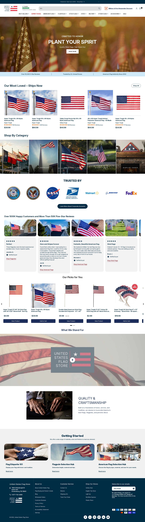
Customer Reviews (40, 500)
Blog (36, 494)
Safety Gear (89, 488)
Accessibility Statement (42, 509)
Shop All (136, 86)
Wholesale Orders (40, 497)
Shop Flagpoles (11, 259)
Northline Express (91, 497)
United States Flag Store (22, 517)
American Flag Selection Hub (112, 464)
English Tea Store (91, 491)
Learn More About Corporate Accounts (72, 206)
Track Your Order (65, 497)
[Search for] (99, 8)
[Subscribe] (133, 489)
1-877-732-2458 (17, 495)
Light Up (88, 494)
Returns (62, 491)
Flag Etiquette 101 (14, 464)
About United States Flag (42, 488)
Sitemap (37, 512)
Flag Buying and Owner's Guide (44, 491)
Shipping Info (64, 494)
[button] (24, 14)
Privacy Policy (39, 503)
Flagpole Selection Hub (63, 464)
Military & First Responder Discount (120, 8)
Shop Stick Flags (112, 260)
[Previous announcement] (46, 1)
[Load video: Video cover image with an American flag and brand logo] (72, 360)
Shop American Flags (46, 270)
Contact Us (63, 488)
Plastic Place (89, 500)
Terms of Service (40, 506)
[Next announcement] (99, 1)
